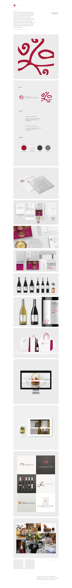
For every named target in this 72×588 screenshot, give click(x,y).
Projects (17, 5)
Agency (21, 5)
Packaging (54, 561)
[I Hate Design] (14, 5)
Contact (24, 5)
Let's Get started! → (52, 579)
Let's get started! (54, 13)
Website (57, 561)
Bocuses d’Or (18, 13)
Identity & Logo (50, 561)
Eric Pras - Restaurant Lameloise (25, 29)
